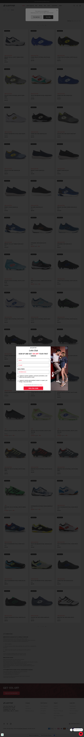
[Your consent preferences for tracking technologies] (2, 734)
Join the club (33, 388)
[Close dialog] (66, 348)
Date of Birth (21, 369)
